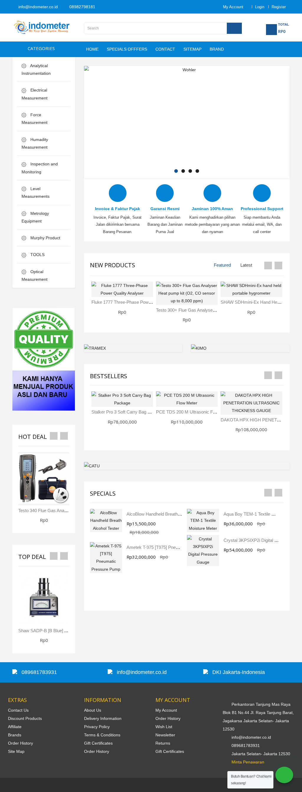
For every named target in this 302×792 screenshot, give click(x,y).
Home (92, 49)
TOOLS (37, 254)
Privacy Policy (97, 726)
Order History (20, 743)
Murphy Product (44, 237)
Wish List (163, 726)
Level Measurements (36, 192)
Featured (222, 265)
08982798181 (81, 6)
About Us (92, 710)
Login (259, 7)
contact (165, 49)
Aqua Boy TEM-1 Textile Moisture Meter (262, 514)
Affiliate (15, 726)
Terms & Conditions (102, 735)
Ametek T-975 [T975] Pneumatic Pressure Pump (173, 547)
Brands (14, 735)
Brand (217, 49)
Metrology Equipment (35, 217)
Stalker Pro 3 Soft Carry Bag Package (128, 411)
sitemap (192, 49)
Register (279, 7)
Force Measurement (34, 118)
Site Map (16, 751)
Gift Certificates (98, 743)
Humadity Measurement (35, 143)
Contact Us (18, 710)
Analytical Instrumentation (36, 69)
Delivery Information (103, 718)
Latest (246, 265)
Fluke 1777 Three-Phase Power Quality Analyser (138, 302)
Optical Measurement (34, 275)
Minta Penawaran (248, 762)
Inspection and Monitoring (40, 168)
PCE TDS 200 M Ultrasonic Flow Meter (194, 411)
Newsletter (165, 735)
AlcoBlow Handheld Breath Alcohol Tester (166, 514)
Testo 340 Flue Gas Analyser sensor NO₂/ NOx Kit (67, 510)
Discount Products (25, 718)
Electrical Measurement (34, 94)
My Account (166, 710)
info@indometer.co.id (37, 6)
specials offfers (127, 49)
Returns (162, 743)
